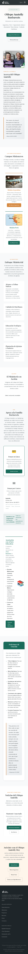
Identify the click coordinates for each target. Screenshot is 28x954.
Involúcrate (4, 936)
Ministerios (4, 910)
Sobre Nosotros (5, 907)
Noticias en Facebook (14, 827)
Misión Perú (14, 874)
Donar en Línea (14, 471)
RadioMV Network (6, 928)
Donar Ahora (14, 865)
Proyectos (4, 912)
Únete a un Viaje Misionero (14, 879)
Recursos (4, 915)
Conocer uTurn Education (10, 624)
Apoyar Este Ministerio (14, 35)
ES (20, 3)
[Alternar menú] (25, 2)
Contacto (4, 921)
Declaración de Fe (6, 934)
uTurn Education (6, 931)
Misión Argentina (14, 869)
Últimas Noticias (14, 39)
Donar (3, 918)
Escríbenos (14, 832)
